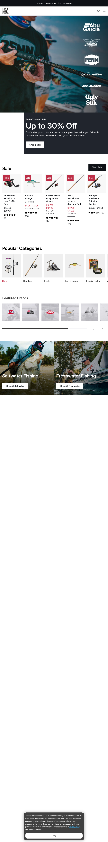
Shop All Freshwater (70, 386)
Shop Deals (35, 145)
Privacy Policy (74, 827)
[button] (93, 328)
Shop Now (67, 3)
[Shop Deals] (54, 64)
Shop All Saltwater (15, 386)
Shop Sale (97, 167)
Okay (54, 836)
